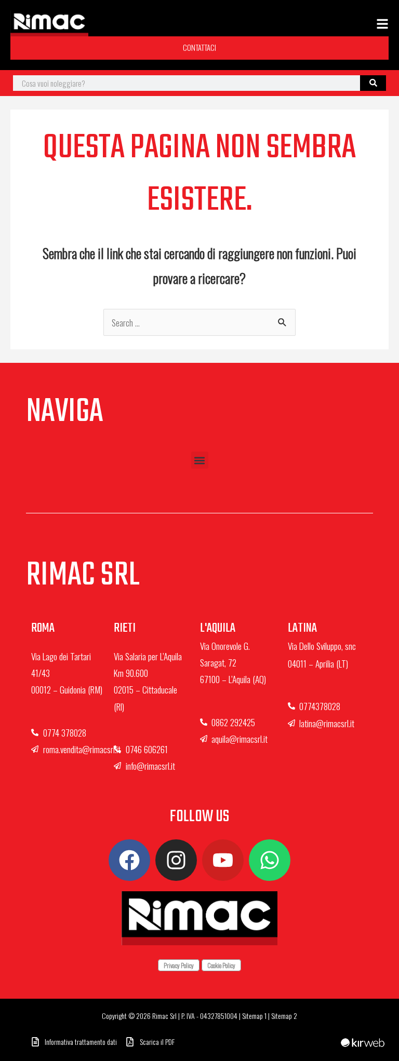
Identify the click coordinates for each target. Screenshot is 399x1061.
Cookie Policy (221, 965)
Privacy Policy (179, 965)
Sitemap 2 (284, 1015)
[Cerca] (373, 83)
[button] (199, 460)
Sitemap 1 (254, 1015)
